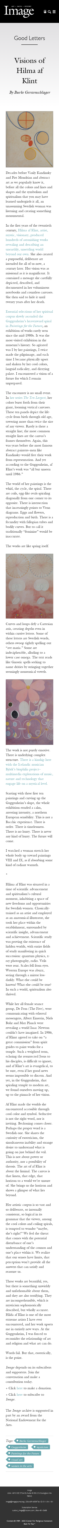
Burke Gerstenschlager (33, 1441)
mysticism (42, 1447)
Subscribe (11, 1519)
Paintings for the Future (25, 326)
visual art (16, 1459)
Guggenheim (18, 1447)
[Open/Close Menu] (54, 11)
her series (16, 398)
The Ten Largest (34, 398)
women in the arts (21, 1466)
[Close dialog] (53, 1488)
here (20, 1388)
